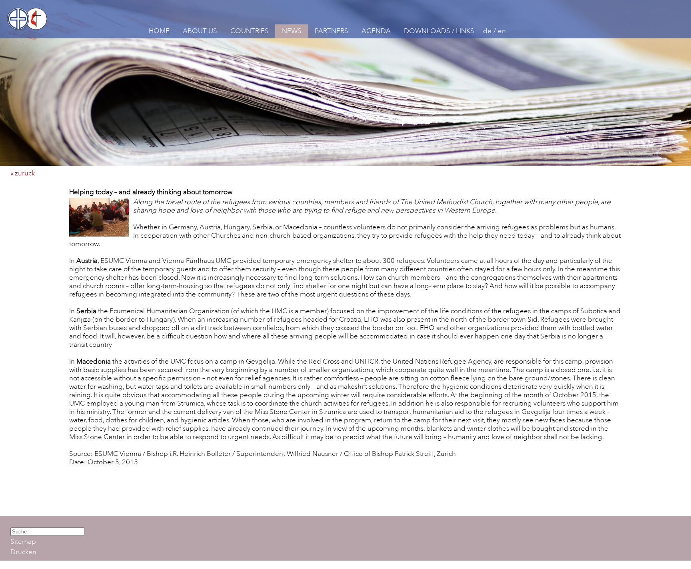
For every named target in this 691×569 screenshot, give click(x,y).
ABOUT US (200, 31)
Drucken (23, 552)
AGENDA (376, 31)
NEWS (292, 31)
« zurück (22, 173)
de (487, 31)
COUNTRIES (249, 31)
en (502, 31)
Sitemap (23, 541)
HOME (159, 31)
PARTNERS (331, 31)
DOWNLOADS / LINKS (439, 31)
